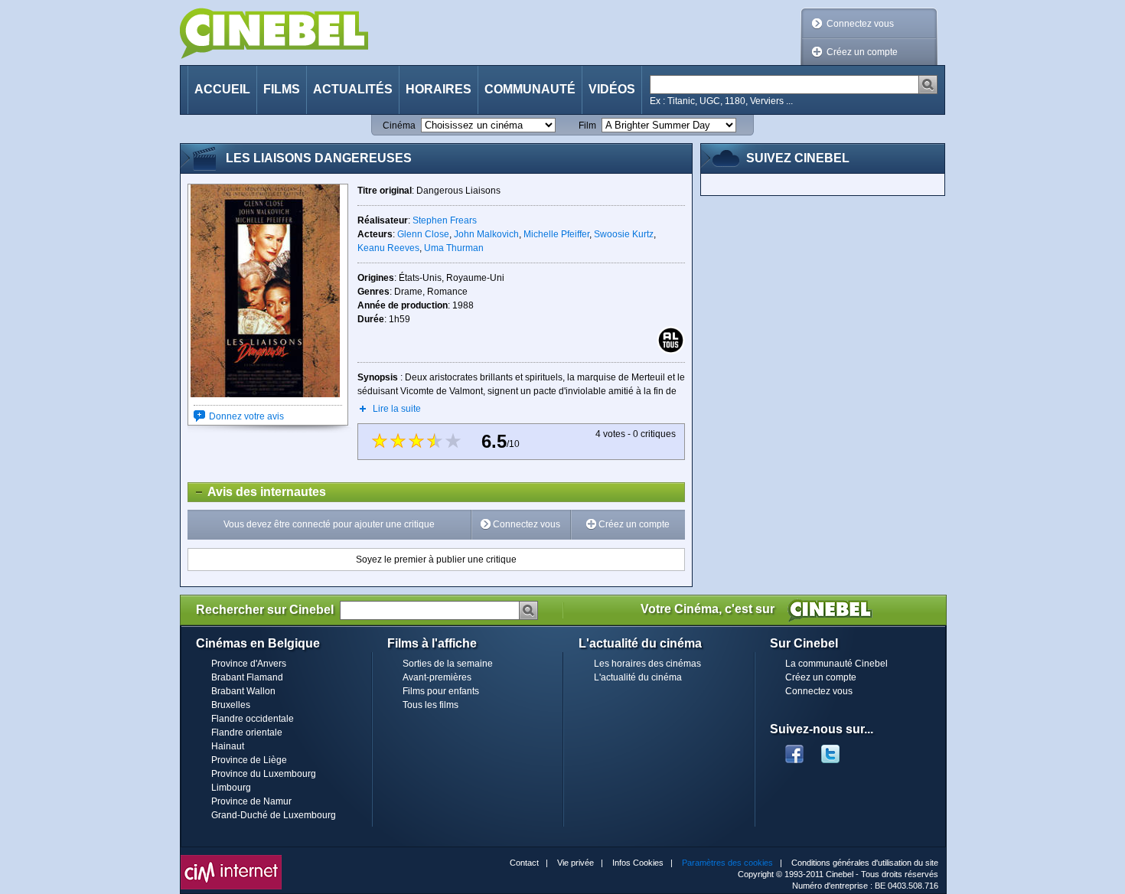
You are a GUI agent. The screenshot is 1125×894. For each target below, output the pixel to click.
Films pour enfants (441, 691)
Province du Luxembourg (263, 773)
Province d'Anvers (248, 663)
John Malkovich (486, 234)
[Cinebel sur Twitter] (838, 749)
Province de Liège (249, 760)
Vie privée (575, 862)
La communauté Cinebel (836, 663)
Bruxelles (230, 705)
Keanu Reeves (388, 248)
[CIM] (231, 858)
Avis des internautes (257, 491)
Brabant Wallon (243, 691)
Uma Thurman (454, 248)
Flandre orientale (246, 732)
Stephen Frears (444, 220)
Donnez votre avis (246, 416)
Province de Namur (251, 801)
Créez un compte (862, 52)
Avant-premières (437, 677)
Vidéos (612, 89)
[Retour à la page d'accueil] (274, 33)
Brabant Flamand (247, 677)
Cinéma (399, 125)
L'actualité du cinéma (638, 677)
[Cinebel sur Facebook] (794, 749)
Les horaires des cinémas (647, 663)
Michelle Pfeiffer (556, 234)
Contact (524, 862)
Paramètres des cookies (727, 862)
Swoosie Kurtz (624, 234)
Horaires (438, 89)
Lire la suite (397, 408)
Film (587, 125)
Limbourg (231, 787)
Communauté (530, 89)
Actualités (353, 89)
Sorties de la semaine (448, 663)
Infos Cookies (638, 862)
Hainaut (227, 746)
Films (281, 89)
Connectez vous (860, 23)
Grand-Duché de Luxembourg (273, 815)
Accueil (222, 89)
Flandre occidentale (252, 718)
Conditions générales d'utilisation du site (864, 862)
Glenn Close (423, 234)
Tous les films (430, 705)
